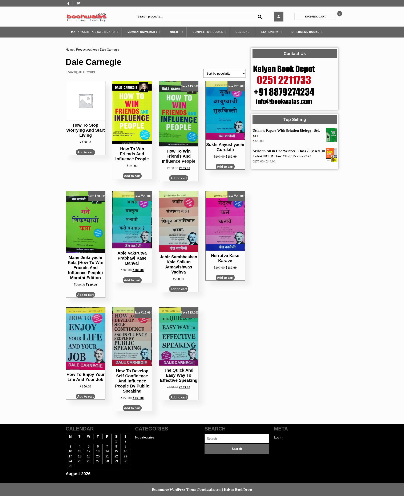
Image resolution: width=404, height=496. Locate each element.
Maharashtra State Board (93, 32)
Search (260, 16)
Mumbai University (142, 32)
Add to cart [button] (85, 152)
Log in (278, 437)
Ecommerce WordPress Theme (174, 489)
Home (70, 49)
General (242, 32)
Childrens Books (305, 32)
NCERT (175, 32)
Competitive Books (208, 32)
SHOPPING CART (315, 16)
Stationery (270, 32)
